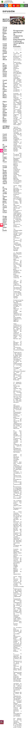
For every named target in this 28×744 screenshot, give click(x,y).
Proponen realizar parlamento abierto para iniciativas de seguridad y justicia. (5, 223)
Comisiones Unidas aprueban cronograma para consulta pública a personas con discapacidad (5, 51)
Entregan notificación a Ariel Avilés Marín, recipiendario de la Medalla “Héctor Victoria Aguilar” (5, 174)
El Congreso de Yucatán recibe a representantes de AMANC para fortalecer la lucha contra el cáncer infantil (5, 199)
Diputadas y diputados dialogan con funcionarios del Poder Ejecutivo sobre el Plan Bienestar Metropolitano (5, 112)
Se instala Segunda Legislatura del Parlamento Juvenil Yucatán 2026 (5, 70)
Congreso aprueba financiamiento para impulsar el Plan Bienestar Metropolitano (5, 33)
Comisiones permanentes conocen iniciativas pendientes (5, 137)
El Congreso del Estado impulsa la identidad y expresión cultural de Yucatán (5, 153)
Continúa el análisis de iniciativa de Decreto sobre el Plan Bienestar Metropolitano (5, 88)
